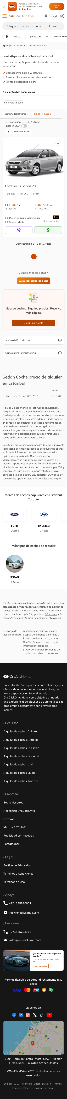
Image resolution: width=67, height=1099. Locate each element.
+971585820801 (20, 903)
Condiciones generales (44, 634)
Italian (38, 1088)
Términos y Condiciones (18, 873)
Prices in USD (12, 125)
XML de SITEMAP (14, 827)
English (7, 1083)
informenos (51, 614)
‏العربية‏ (17, 1083)
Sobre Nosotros (13, 802)
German (48, 1088)
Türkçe (58, 1083)
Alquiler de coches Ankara (20, 731)
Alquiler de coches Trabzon (20, 781)
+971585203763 (20, 931)
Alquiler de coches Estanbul (21, 756)
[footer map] (33, 1038)
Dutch (37, 1083)
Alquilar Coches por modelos (19, 91)
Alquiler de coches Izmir (18, 764)
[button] (4, 16)
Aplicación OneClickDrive (30, 5)
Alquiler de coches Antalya (20, 739)
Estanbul (20, 45)
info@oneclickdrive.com (24, 912)
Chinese (28, 1088)
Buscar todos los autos (35, 280)
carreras (8, 819)
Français (27, 1083)
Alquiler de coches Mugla (19, 772)
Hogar (9, 45)
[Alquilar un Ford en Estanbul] (34, 159)
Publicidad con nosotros (18, 835)
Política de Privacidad (35, 638)
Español (16, 1088)
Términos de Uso (14, 882)
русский (47, 1083)
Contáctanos (11, 843)
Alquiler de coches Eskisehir (21, 748)
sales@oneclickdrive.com (25, 940)
